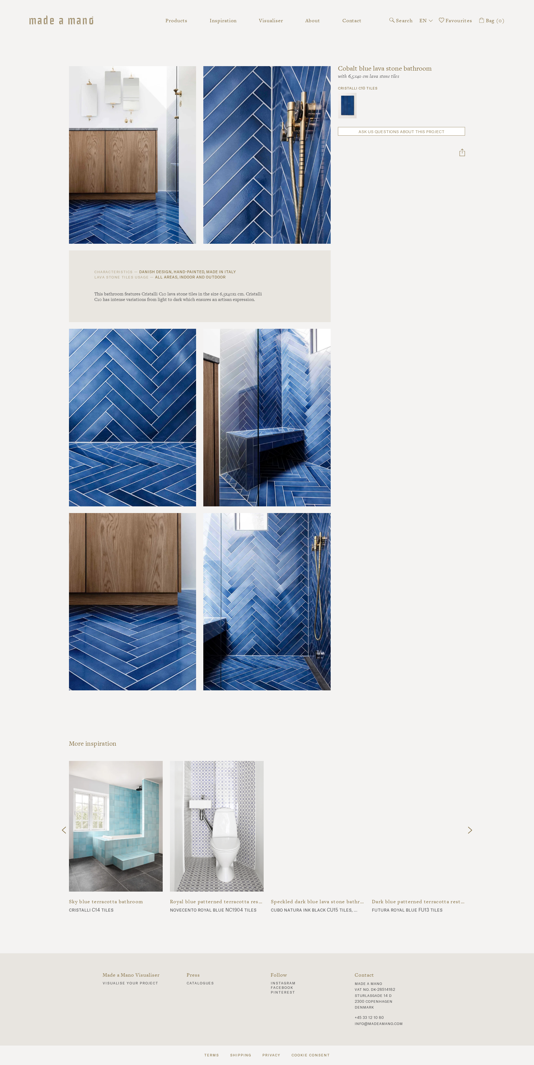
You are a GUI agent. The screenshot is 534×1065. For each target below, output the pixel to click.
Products (176, 20)
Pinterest (283, 992)
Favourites (458, 20)
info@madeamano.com (379, 1024)
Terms (211, 1055)
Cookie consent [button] (310, 1055)
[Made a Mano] (69, 20)
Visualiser (271, 20)
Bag (494, 20)
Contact (352, 20)
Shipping (240, 1055)
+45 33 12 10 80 (369, 1018)
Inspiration (223, 20)
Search (404, 20)
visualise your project (130, 983)
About (312, 20)
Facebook (282, 988)
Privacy (271, 1055)
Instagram (283, 983)
